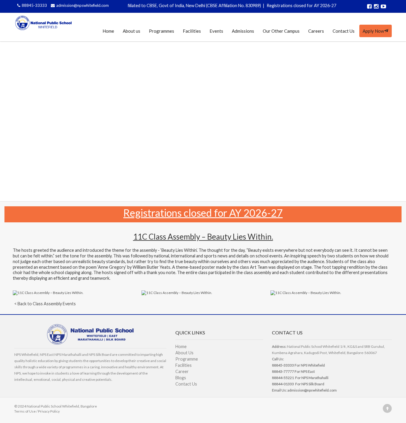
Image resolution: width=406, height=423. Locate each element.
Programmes (161, 31)
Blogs (180, 377)
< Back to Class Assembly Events (45, 303)
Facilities (192, 31)
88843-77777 (283, 371)
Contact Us (344, 31)
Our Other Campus (281, 31)
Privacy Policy (49, 411)
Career (182, 371)
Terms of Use (25, 411)
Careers (316, 31)
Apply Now (373, 31)
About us (131, 31)
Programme (186, 358)
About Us (184, 352)
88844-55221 (283, 377)
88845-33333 (35, 5)
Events (216, 31)
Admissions (243, 31)
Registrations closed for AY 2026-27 (297, 5)
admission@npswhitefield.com (82, 5)
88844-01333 (283, 384)
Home (108, 31)
